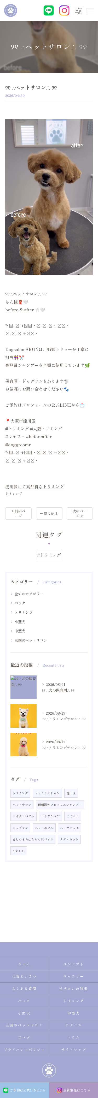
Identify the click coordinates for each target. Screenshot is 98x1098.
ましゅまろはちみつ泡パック (33, 839)
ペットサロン (22, 805)
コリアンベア (50, 816)
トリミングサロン (47, 793)
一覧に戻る (49, 513)
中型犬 (19, 630)
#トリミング (49, 555)
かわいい (19, 851)
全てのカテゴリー (29, 593)
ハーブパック (69, 828)
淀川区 (71, 793)
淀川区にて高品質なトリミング (34, 486)
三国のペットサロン (30, 640)
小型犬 (19, 621)
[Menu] (90, 10)
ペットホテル (44, 828)
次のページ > (79, 513)
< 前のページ (18, 513)
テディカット (69, 839)
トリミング (13, 493)
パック (19, 603)
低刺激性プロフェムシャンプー (60, 805)
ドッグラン (20, 828)
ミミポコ (72, 816)
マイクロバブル (23, 816)
